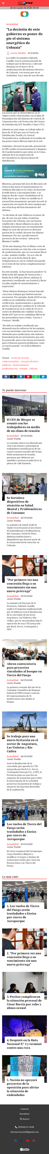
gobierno (6, 365)
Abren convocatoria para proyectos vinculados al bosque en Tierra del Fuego (24, 669)
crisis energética (10, 361)
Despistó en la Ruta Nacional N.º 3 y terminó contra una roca (24, 1044)
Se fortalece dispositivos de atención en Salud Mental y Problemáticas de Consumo (24, 505)
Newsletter (24, 1114)
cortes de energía (20, 358)
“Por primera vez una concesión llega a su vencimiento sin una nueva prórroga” (22, 585)
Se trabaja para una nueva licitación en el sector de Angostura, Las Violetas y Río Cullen (22, 744)
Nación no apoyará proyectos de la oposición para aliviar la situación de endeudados (23, 1087)
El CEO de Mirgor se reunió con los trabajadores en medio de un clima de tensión (23, 425)
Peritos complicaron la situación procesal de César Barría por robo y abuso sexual (24, 1002)
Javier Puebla (18, 53)
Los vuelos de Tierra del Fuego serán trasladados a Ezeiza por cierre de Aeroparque (24, 831)
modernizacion (10, 368)
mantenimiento (21, 365)
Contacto (24, 1109)
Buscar (25, 1119)
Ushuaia (33, 368)
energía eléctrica (29, 361)
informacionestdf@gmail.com (24, 1132)
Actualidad (12, 24)
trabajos (23, 368)
